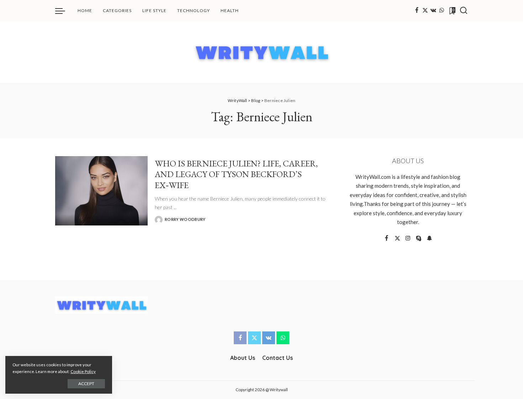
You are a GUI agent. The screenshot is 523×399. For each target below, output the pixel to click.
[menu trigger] (63, 10)
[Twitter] (425, 10)
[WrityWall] (262, 52)
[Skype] (418, 238)
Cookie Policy (83, 371)
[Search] (463, 10)
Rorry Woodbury (185, 219)
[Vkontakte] (433, 10)
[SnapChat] (429, 238)
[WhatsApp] (441, 10)
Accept (86, 383)
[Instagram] (408, 238)
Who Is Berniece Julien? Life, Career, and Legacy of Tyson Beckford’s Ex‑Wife (236, 174)
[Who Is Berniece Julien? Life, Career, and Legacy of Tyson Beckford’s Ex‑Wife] (101, 190)
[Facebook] (417, 10)
